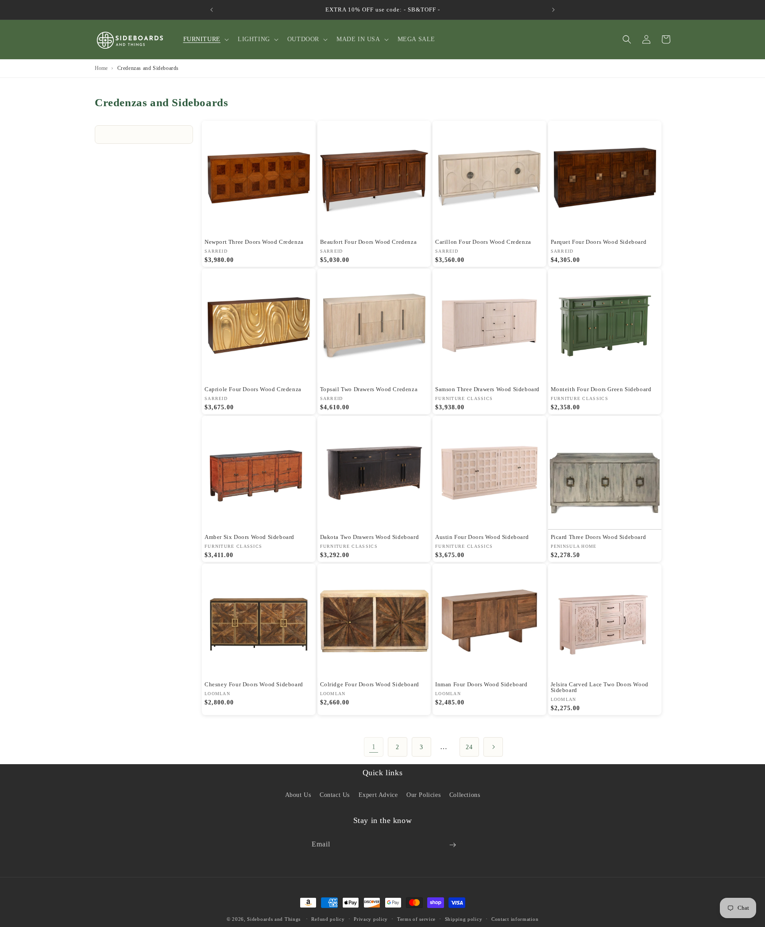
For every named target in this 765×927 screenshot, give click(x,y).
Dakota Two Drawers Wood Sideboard (369, 537)
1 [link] (374, 746)
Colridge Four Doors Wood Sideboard (369, 684)
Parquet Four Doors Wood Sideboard (599, 242)
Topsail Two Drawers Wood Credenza (369, 389)
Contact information (514, 918)
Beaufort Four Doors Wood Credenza (368, 242)
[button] (205, 39)
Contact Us (335, 794)
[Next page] (493, 747)
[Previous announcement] (211, 9)
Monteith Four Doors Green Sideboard (601, 389)
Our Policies (423, 794)
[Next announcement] (553, 9)
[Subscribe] (452, 845)
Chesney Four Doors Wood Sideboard (254, 684)
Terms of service (416, 918)
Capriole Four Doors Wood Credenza (253, 389)
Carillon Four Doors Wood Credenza (483, 242)
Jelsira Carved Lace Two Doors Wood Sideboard (600, 687)
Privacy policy (371, 918)
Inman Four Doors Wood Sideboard (481, 684)
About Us (298, 794)
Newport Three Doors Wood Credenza (254, 242)
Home (101, 68)
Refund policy (327, 918)
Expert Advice (378, 794)
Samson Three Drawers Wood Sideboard (487, 389)
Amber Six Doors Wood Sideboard (249, 537)
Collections (464, 794)
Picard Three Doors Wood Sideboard (598, 537)
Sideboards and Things (274, 919)
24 (469, 747)
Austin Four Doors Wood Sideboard (482, 537)
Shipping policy (464, 918)
